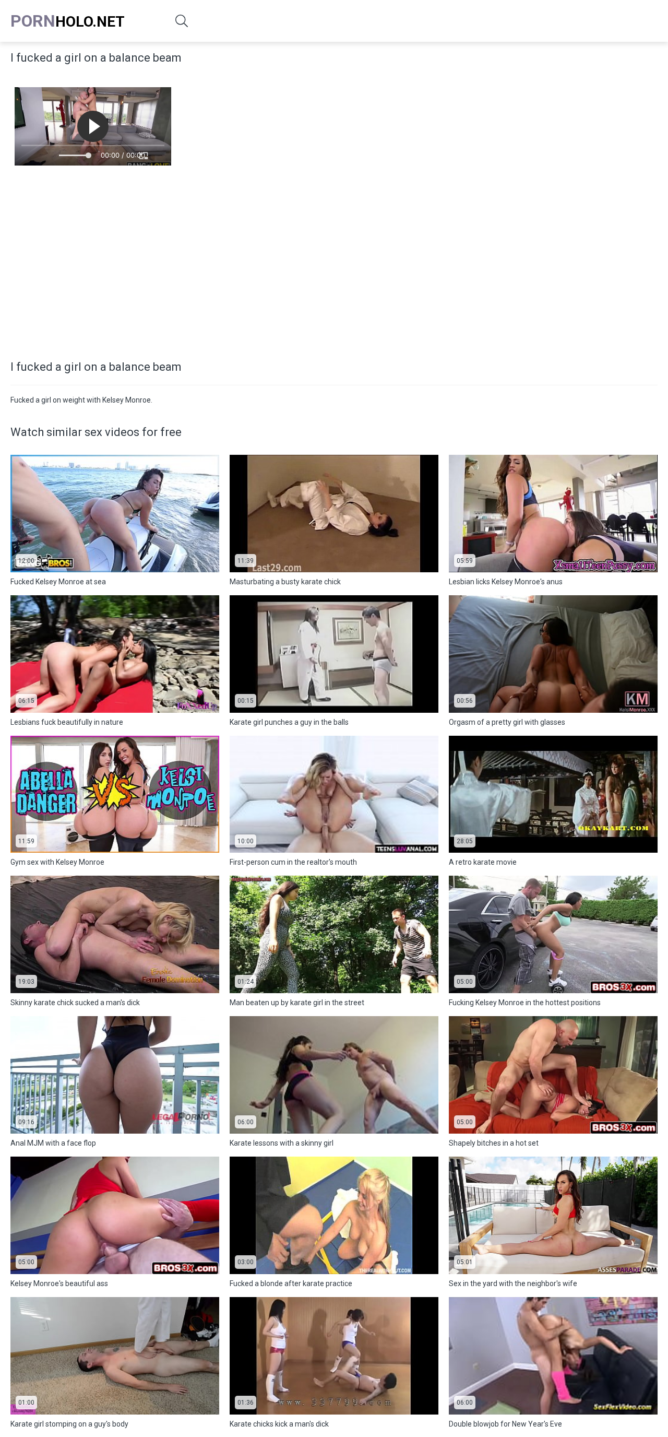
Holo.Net (67, 21)
